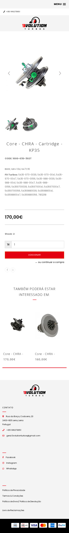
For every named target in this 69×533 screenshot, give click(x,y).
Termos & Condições (12, 495)
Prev (9, 73)
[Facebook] (7, 269)
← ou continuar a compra (49, 262)
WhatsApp (11, 468)
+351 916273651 (13, 11)
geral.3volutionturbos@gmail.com (23, 435)
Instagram (11, 463)
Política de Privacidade (13, 490)
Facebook (10, 457)
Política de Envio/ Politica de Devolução (21, 501)
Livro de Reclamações (13, 510)
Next (60, 73)
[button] (59, 4)
